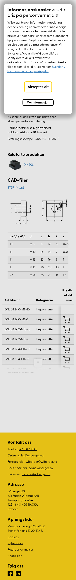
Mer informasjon (38, 102)
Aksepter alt (38, 87)
